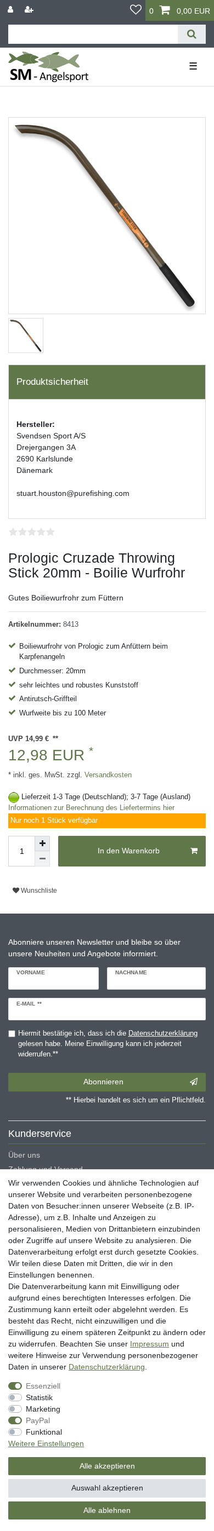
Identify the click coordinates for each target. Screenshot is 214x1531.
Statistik (39, 1397)
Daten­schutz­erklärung (107, 1366)
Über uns (24, 1155)
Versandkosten (107, 775)
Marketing (43, 1409)
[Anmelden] (11, 9)
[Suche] (192, 34)
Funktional (44, 1432)
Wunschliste (38, 890)
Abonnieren (103, 1081)
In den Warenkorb (129, 850)
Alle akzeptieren (107, 1465)
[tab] (107, 382)
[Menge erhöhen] (42, 843)
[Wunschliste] (135, 10)
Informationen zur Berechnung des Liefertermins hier (91, 808)
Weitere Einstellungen (46, 1443)
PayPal (38, 1420)
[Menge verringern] (42, 858)
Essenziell (43, 1386)
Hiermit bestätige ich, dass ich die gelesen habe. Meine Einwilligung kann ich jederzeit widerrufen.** (108, 1044)
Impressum (149, 1343)
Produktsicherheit (52, 382)
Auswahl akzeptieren (107, 1487)
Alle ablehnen (107, 1510)
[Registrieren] (30, 9)
